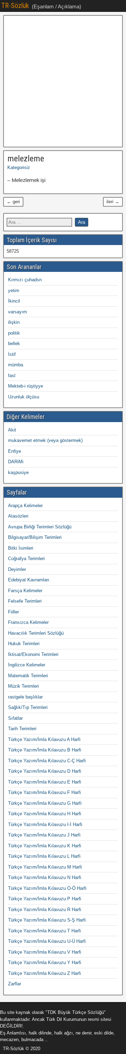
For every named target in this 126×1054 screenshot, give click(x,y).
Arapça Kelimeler (25, 505)
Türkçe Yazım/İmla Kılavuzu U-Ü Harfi (47, 941)
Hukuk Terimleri (24, 643)
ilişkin (14, 322)
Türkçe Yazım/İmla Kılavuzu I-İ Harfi (45, 824)
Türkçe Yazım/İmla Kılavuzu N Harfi (44, 877)
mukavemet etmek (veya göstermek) (45, 440)
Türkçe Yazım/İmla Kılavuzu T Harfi (44, 930)
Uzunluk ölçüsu (23, 396)
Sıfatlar (15, 718)
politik (14, 333)
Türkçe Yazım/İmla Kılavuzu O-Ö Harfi (47, 888)
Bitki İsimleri (20, 548)
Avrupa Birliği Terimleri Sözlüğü (39, 526)
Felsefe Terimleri (25, 601)
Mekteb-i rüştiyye (25, 386)
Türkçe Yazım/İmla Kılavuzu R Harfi (44, 909)
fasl (11, 375)
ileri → (112, 201)
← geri (13, 201)
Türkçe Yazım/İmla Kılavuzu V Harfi (44, 952)
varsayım (17, 311)
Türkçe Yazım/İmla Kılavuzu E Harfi (44, 782)
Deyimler (17, 569)
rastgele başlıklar (25, 697)
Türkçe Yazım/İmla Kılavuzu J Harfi (44, 835)
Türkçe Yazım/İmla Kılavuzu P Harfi (44, 898)
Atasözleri (18, 516)
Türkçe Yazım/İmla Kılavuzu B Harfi (44, 750)
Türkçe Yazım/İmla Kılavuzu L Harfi (44, 856)
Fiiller (13, 611)
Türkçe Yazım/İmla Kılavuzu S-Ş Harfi (47, 920)
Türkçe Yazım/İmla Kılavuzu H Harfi (44, 813)
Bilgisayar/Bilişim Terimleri (35, 537)
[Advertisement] (63, 81)
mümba (15, 364)
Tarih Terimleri (22, 728)
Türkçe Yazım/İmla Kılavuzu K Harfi (44, 845)
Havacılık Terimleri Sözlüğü (36, 633)
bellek (14, 343)
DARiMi (15, 461)
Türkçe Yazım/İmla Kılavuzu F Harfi (44, 792)
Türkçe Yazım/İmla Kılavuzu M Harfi (45, 867)
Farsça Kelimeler (25, 590)
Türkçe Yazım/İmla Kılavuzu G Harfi (45, 803)
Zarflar (14, 983)
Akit (12, 430)
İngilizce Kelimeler (26, 664)
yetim (13, 290)
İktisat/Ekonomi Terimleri (33, 654)
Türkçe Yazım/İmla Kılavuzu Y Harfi (44, 962)
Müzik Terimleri (23, 686)
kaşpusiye (18, 472)
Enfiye (14, 451)
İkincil (14, 301)
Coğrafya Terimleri (26, 558)
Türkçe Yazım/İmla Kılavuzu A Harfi (44, 739)
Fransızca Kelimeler (28, 622)
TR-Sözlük (15, 5)
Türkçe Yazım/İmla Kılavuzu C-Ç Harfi (47, 760)
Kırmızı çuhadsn (25, 279)
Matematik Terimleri (28, 675)
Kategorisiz (18, 167)
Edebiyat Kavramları (28, 579)
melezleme (25, 158)
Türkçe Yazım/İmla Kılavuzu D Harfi (44, 771)
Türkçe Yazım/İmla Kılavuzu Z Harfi (44, 973)
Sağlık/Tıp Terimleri (28, 707)
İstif (12, 354)
